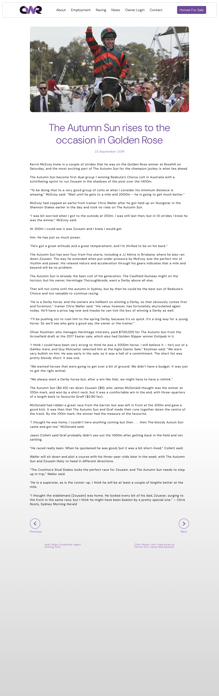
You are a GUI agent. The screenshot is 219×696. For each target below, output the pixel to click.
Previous (36, 536)
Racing (101, 10)
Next (183, 536)
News (115, 10)
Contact (156, 10)
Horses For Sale (192, 10)
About (61, 10)
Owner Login (135, 10)
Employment (81, 10)
